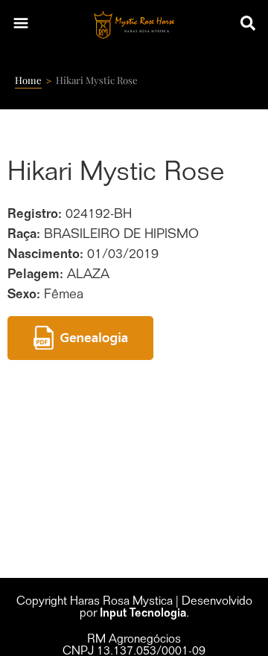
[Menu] (21, 24)
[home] (134, 25)
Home (28, 80)
